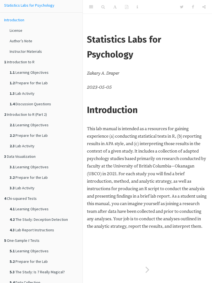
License (16, 30)
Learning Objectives (29, 72)
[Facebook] (193, 7)
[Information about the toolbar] (137, 7)
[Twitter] (182, 7)
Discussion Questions (30, 103)
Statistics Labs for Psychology (29, 5)
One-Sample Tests (21, 240)
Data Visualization (20, 156)
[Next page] (147, 270)
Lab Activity (22, 93)
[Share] (204, 7)
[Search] (103, 7)
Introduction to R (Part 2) (25, 114)
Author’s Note (21, 40)
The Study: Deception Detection (39, 219)
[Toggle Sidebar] (91, 7)
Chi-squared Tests (20, 198)
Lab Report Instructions (32, 229)
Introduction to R (19, 61)
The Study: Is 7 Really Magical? (37, 271)
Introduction (14, 19)
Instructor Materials (26, 51)
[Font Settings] (115, 7)
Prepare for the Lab (29, 82)
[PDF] (126, 7)
